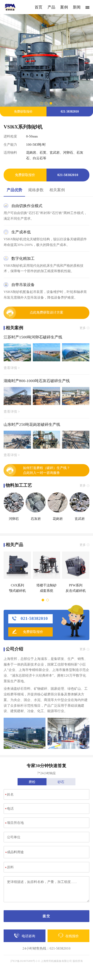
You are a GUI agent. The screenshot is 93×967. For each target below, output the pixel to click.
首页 (38, 7)
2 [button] (46, 103)
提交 (47, 916)
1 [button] (41, 103)
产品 (51, 7)
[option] (46, 60)
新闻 (77, 7)
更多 (83, 327)
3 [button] (51, 103)
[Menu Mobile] (87, 7)
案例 (64, 7)
